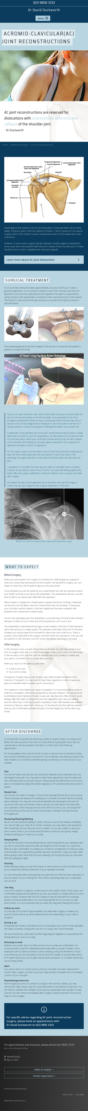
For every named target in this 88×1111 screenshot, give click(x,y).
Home (5, 144)
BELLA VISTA (12, 1059)
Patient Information (19, 144)
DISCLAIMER (80, 1094)
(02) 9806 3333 (45, 1024)
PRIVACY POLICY (68, 1094)
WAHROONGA (13, 1056)
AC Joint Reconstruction (42, 144)
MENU (41, 18)
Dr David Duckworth (44, 10)
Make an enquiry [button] (43, 1069)
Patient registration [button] (43, 1075)
